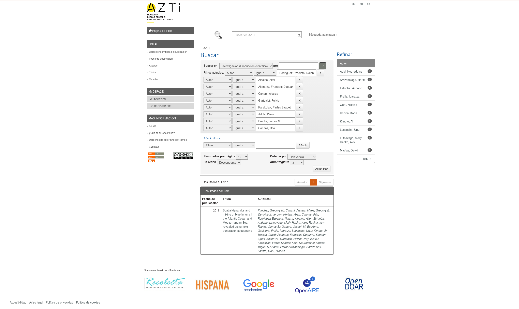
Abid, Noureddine (303, 243)
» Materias (153, 79)
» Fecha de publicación (160, 58)
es (368, 4)
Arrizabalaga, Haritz (301, 247)
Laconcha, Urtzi (302, 231)
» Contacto (153, 146)
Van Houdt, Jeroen (270, 214)
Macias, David (267, 235)
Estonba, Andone (351, 88)
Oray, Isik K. (310, 239)
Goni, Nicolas (276, 251)
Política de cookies (88, 302)
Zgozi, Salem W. (268, 239)
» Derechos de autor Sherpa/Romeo (167, 139)
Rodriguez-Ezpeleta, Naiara (275, 218)
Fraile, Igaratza (280, 231)
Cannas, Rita (310, 214)
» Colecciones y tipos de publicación (167, 51)
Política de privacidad (59, 302)
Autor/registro (279, 162)
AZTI (206, 48)
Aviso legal (36, 302)
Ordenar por (278, 156)
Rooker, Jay (316, 222)
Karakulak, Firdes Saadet (274, 243)
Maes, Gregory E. (318, 210)
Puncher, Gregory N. (271, 210)
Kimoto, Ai (320, 231)
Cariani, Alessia (296, 210)
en (361, 4)
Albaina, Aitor (303, 218)
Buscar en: (211, 65)
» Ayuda (151, 126)
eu (354, 4)
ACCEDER (160, 99)
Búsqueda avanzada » (323, 34)
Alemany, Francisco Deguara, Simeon (301, 235)
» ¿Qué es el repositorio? (161, 132)
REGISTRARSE (163, 106)
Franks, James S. (269, 226)
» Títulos (151, 72)
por (275, 65)
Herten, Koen (291, 214)
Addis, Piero (279, 247)
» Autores (152, 65)
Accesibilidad (18, 302)
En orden (210, 162)
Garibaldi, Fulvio (290, 239)
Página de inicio (162, 31)
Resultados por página (219, 156)
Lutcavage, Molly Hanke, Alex (288, 222)
